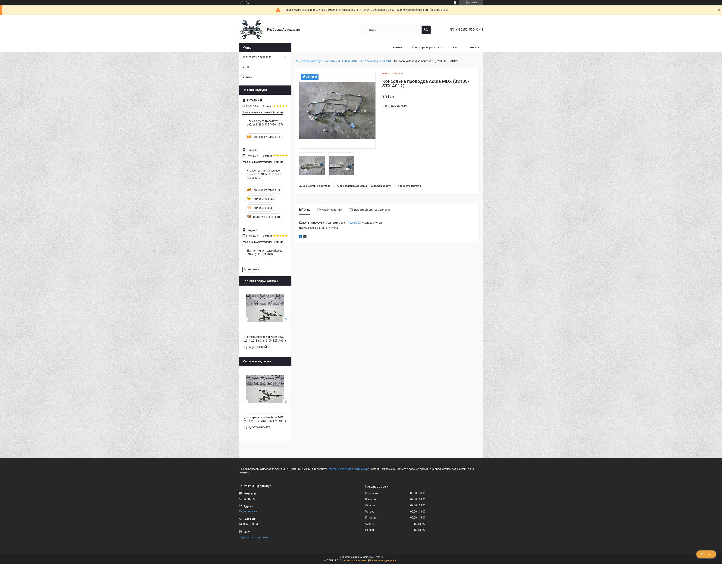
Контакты (473, 47)
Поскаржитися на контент (354, 560)
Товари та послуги (311, 61)
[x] (304, 237)
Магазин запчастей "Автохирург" (349, 468)
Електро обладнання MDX (375, 61)
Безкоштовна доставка (316, 185)
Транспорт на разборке (426, 47)
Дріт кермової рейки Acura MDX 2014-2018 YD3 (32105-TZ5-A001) (265, 338)
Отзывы (247, 76)
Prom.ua (379, 557)
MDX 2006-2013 (347, 61)
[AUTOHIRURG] (251, 29)
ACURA (330, 61)
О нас (453, 47)
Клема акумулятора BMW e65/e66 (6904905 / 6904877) (265, 122)
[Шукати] (426, 30)
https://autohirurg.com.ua (254, 537)
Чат (709, 554)
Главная (397, 47)
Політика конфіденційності (383, 560)
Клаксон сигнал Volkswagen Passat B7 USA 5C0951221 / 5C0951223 (264, 174)
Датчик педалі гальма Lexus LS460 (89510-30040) (264, 252)
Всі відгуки (250, 269)
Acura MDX (354, 222)
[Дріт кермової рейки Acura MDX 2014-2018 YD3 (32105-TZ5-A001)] (265, 308)
